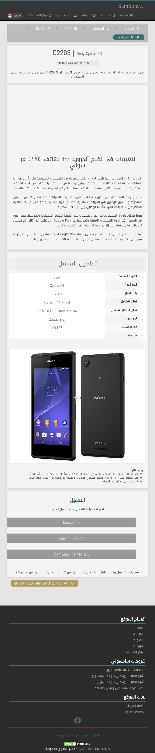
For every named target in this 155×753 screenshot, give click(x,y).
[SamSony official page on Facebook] (77, 720)
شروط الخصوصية (80, 735)
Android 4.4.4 (127, 37)
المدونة (87, 15)
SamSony (132, 6)
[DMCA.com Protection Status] (77, 744)
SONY (69, 29)
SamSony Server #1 (71, 554)
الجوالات (107, 15)
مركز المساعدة (38, 15)
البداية (123, 15)
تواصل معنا (62, 735)
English (16, 16)
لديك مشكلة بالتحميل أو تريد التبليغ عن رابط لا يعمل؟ (44, 583)
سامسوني (86, 749)
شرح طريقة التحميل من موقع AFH (37, 572)
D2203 (41, 29)
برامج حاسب (65, 15)
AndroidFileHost (71, 538)
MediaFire (71, 522)
